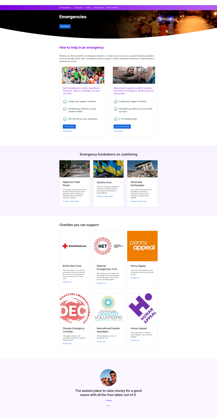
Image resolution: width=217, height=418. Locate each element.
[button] (106, 406)
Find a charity (69, 126)
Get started (65, 26)
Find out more (67, 131)
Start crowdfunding (122, 126)
